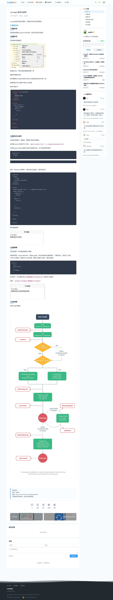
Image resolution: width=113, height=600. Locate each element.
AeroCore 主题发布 (91, 105)
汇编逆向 (58, 2)
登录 (104, 2)
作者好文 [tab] (88, 50)
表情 (12, 556)
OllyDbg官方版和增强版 (92, 155)
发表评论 (73, 556)
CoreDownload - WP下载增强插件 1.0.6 (96, 131)
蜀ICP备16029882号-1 (15, 597)
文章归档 (22, 585)
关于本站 (9, 585)
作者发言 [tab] (99, 50)
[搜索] (95, 2)
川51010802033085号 (30, 597)
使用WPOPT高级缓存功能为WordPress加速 (94, 84)
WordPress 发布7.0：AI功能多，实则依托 (94, 63)
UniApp (21, 16)
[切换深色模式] (99, 2)
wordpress (101, 58)
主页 (23, 2)
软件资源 (31, 2)
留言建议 (88, 142)
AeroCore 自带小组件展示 (91, 70)
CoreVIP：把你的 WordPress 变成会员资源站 (94, 55)
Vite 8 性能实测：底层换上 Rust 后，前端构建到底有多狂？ (93, 76)
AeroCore (24, 594)
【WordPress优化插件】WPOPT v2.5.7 (96, 118)
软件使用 (40, 2)
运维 (67, 2)
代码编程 (49, 2)
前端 (103, 80)
